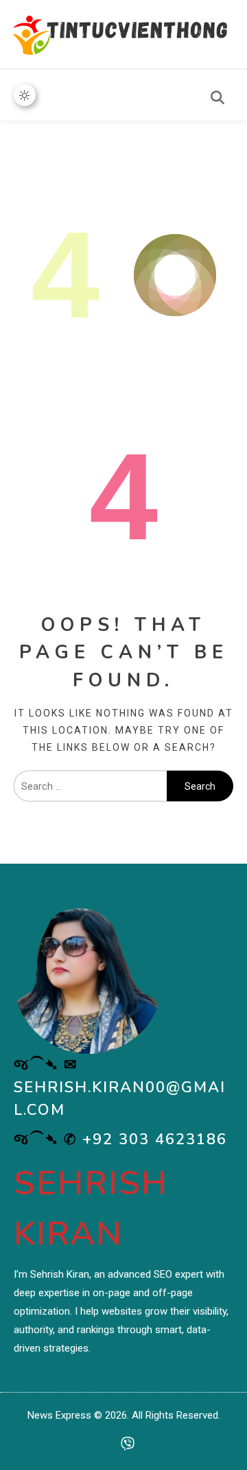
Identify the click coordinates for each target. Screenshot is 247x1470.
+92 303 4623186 (154, 1139)
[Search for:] (90, 786)
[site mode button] (25, 95)
